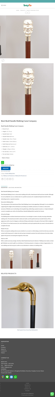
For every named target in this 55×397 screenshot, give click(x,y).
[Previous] (1, 116)
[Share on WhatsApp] (2, 179)
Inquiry (27, 390)
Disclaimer (31, 395)
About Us (3, 349)
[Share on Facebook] (5, 179)
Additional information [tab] (14, 187)
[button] (3, 5)
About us (27, 387)
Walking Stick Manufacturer (21, 175)
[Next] (6, 59)
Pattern (3, 352)
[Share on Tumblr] (13, 179)
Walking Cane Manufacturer (9, 175)
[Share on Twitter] (7, 179)
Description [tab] (4, 187)
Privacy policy (25, 395)
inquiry (6, 168)
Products (22, 10)
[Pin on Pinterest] (10, 179)
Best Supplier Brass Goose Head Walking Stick (27, 330)
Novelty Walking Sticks (33, 10)
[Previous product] (29, 13)
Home (17, 10)
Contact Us (4, 351)
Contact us (27, 388)
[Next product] (26, 13)
